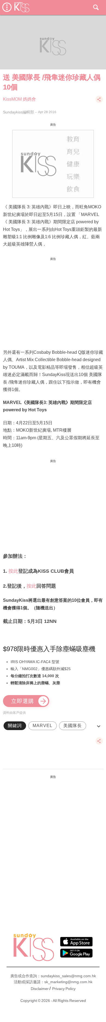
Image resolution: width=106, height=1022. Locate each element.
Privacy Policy (64, 988)
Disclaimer (40, 988)
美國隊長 (72, 725)
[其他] (99, 102)
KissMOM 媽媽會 (19, 99)
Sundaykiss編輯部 (18, 112)
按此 (13, 571)
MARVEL (42, 725)
